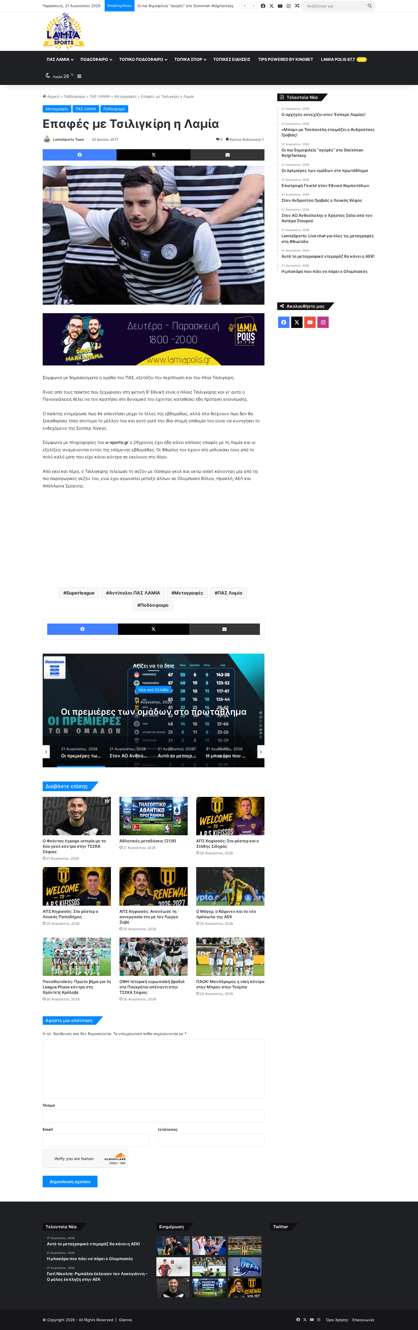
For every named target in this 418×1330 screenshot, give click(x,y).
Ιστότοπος (167, 1129)
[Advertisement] (265, 30)
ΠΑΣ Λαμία (58, 59)
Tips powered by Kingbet (285, 59)
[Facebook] (80, 155)
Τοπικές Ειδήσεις (231, 59)
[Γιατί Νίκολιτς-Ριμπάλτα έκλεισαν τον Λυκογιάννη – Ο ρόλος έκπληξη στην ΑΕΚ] (245, 1245)
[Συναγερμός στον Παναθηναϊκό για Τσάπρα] (209, 1266)
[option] (153, 710)
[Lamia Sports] (64, 31)
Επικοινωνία (363, 1319)
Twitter (280, 1226)
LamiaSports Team (68, 139)
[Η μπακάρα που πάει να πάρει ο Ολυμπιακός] (209, 1245)
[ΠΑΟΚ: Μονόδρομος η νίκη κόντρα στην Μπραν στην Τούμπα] (230, 957)
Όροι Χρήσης (337, 1319)
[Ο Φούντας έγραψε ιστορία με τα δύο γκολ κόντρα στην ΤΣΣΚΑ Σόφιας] (77, 816)
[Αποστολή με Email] (227, 155)
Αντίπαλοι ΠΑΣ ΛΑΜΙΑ (134, 593)
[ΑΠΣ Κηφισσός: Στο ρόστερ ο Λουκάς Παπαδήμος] (77, 886)
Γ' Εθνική (154, 684)
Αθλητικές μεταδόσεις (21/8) (147, 840)
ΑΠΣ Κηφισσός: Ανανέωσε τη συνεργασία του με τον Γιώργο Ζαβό (148, 916)
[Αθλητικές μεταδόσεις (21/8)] (153, 816)
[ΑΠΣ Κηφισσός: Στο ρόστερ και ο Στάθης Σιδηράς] (230, 816)
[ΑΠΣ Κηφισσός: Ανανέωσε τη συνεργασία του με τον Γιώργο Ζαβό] (153, 886)
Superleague (80, 593)
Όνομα (49, 1105)
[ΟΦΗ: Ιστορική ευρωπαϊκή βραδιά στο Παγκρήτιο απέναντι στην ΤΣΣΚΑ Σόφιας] (153, 957)
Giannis (125, 1319)
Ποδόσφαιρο (94, 59)
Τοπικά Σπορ (188, 59)
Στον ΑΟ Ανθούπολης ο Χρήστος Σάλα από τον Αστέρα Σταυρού (153, 711)
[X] (154, 155)
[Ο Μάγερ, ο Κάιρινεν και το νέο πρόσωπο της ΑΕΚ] (230, 886)
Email (48, 1129)
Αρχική (52, 96)
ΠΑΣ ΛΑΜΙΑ (100, 96)
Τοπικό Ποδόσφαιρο (141, 59)
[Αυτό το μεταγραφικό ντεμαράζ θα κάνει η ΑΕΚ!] (173, 1245)
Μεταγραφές (125, 96)
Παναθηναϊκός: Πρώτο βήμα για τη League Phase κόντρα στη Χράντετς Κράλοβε (77, 987)
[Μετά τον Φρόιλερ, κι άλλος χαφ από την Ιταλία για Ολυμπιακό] (173, 1266)
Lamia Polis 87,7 (343, 59)
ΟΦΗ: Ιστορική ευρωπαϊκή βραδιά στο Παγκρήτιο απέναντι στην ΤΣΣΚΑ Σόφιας (152, 987)
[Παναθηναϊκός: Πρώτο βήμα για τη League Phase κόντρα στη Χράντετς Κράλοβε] (77, 957)
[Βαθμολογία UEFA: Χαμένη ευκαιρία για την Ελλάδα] (245, 1266)
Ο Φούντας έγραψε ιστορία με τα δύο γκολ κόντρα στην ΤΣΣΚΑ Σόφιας (74, 846)
